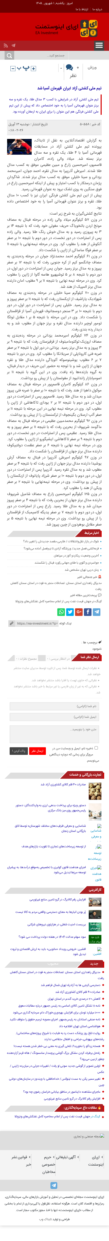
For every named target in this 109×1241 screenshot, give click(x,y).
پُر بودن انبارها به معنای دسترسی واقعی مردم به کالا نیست (50, 912)
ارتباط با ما (82, 9)
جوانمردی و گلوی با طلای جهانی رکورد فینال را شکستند (66, 562)
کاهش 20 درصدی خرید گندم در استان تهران (74, 998)
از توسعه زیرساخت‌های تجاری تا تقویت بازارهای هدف (54, 846)
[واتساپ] (61, 612)
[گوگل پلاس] (79, 612)
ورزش (92, 67)
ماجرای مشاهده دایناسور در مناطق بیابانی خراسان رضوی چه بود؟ (61, 1091)
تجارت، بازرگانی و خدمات (85, 775)
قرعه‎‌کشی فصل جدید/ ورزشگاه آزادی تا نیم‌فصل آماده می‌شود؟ (61, 548)
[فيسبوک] (88, 612)
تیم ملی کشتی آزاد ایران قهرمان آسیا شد (69, 88)
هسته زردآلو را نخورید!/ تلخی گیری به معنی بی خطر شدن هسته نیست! (57, 1046)
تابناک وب (45, 1219)
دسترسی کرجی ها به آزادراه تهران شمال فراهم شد (70, 985)
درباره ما (97, 9)
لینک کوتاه (65, 623)
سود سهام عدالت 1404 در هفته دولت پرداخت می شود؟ (52, 937)
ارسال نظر (37, 751)
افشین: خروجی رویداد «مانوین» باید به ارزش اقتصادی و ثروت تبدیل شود (48, 952)
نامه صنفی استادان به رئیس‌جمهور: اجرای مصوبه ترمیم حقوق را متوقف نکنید (55, 1019)
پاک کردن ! (18, 751)
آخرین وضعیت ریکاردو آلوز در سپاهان (76, 555)
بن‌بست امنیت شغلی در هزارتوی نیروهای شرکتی (56, 924)
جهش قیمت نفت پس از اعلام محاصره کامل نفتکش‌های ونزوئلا (53, 601)
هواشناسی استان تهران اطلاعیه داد (79, 1026)
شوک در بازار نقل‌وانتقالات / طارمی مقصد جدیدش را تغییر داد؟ (61, 541)
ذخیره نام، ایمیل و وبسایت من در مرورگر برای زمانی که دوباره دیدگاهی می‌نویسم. (74, 754)
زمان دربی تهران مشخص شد (82, 569)
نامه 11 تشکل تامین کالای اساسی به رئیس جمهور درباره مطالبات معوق (60, 1005)
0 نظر (74, 72)
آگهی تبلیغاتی (66, 1157)
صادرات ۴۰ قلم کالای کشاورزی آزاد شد (63, 784)
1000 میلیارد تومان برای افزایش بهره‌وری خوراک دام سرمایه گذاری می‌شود (56, 1012)
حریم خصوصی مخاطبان (48, 1164)
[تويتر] (70, 612)
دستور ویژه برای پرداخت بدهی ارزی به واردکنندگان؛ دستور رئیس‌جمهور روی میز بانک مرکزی (51, 808)
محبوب (53, 964)
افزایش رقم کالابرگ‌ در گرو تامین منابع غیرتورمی (57, 899)
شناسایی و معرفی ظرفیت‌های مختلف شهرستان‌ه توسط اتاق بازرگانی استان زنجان (50, 828)
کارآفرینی (95, 890)
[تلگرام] (14, 44)
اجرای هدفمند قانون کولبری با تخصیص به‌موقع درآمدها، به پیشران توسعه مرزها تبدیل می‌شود (46, 870)
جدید (94, 964)
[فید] (6, 44)
